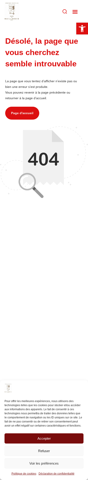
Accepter (44, 438)
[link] (8, 391)
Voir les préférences (44, 463)
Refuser (44, 451)
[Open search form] (53, 11)
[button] (75, 11)
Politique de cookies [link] (24, 473)
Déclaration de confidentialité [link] (56, 473)
